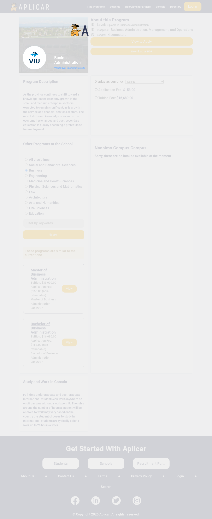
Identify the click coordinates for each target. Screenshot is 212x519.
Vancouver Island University (69, 68)
